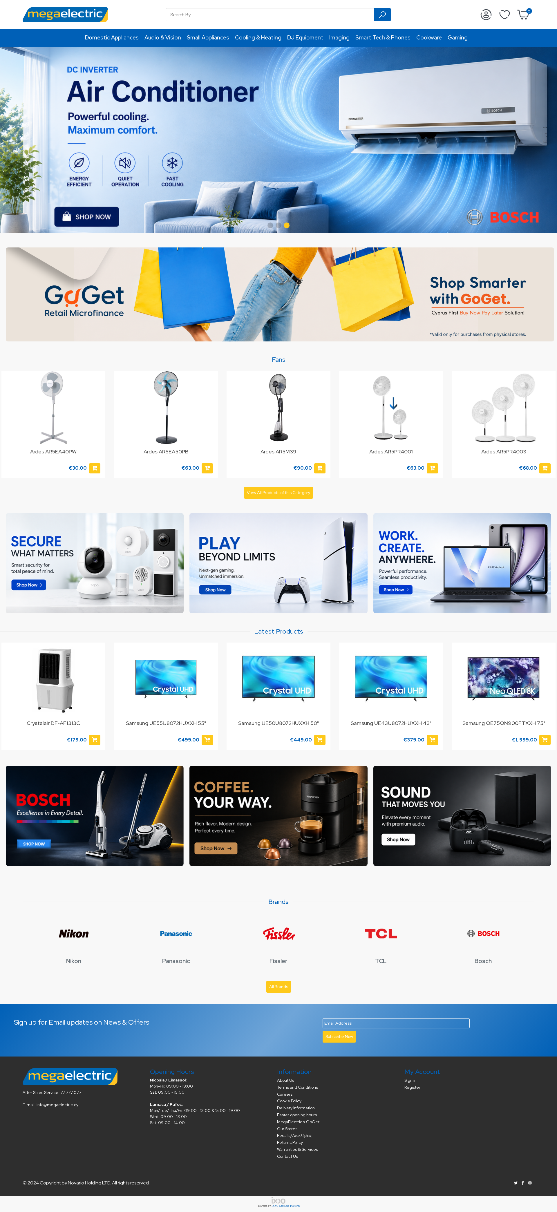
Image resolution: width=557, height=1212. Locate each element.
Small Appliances (208, 37)
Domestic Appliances (112, 37)
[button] (270, 225)
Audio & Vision (162, 37)
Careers (284, 1094)
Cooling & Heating (258, 37)
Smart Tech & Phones (382, 37)
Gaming (458, 37)
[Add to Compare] (97, 664)
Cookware (429, 37)
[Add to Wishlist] (97, 381)
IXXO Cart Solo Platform (286, 1205)
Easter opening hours (297, 1114)
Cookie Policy (289, 1101)
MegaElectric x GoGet (298, 1121)
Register (412, 1087)
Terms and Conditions (297, 1087)
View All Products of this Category (278, 492)
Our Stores (287, 1128)
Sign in (410, 1080)
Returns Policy (290, 1142)
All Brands (278, 986)
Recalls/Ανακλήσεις (294, 1135)
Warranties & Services (297, 1149)
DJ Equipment (305, 37)
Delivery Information (296, 1107)
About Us (285, 1080)
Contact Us (287, 1156)
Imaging (339, 37)
